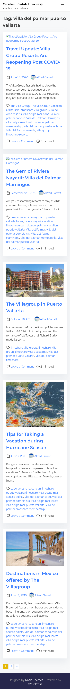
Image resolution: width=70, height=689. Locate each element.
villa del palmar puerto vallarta (42, 126)
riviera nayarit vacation (39, 221)
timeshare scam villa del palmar (26, 225)
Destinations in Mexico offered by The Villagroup (32, 580)
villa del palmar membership (38, 237)
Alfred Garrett (44, 77)
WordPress (35, 684)
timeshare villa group (34, 110)
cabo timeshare (20, 488)
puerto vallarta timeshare (22, 492)
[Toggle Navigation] (62, 6)
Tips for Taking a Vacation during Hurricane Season (26, 441)
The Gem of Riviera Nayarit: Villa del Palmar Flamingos (33, 177)
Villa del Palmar (35, 229)
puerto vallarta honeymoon (28, 217)
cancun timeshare (42, 488)
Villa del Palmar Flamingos (43, 118)
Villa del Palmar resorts (20, 130)
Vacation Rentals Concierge (23, 4)
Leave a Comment (22, 141)
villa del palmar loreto (19, 122)
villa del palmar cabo (36, 114)
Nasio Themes (34, 680)
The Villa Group (20, 105)
